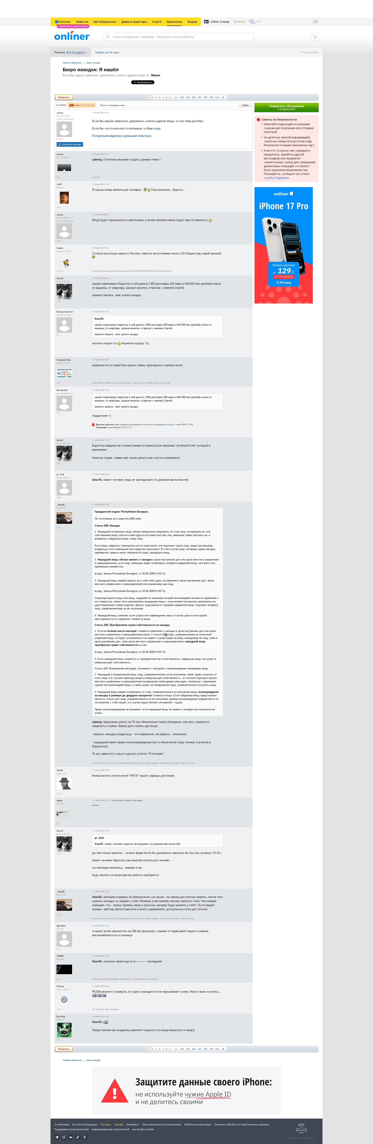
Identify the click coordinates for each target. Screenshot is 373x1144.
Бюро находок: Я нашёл (91, 69)
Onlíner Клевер (219, 21)
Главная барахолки (72, 63)
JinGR (60, 770)
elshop (59, 800)
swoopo (60, 154)
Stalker (60, 248)
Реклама (105, 1124)
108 (205, 97)
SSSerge (60, 986)
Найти (245, 105)
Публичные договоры (197, 1124)
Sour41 (60, 278)
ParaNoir (61, 1016)
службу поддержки (276, 178)
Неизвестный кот (65, 312)
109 (211, 97)
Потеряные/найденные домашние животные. (122, 135)
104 (182, 97)
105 (188, 97)
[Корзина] (315, 37)
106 (193, 97)
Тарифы (119, 1124)
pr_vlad (60, 474)
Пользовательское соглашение (161, 1124)
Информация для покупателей (110, 1129)
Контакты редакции (84, 1124)
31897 (59, 184)
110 (217, 97)
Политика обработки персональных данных (241, 1124)
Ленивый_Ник (64, 360)
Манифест (132, 1124)
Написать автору (71, 144)
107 (199, 97)
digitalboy (61, 926)
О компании (61, 1124)
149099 (60, 956)
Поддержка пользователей (71, 1129)
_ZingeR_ (61, 504)
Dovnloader (62, 390)
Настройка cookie (143, 1129)
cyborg (60, 113)
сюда (156, 128)
